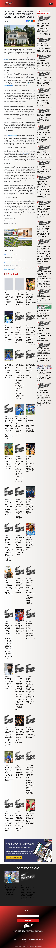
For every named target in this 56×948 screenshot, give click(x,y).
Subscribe (28, 920)
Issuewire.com (23, 58)
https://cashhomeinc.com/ (11, 262)
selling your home (12, 135)
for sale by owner (30, 73)
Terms (15, 940)
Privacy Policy (24, 940)
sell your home (24, 153)
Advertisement (33, 940)
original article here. (9, 269)
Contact (40, 940)
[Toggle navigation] (51, 4)
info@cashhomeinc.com (10, 254)
